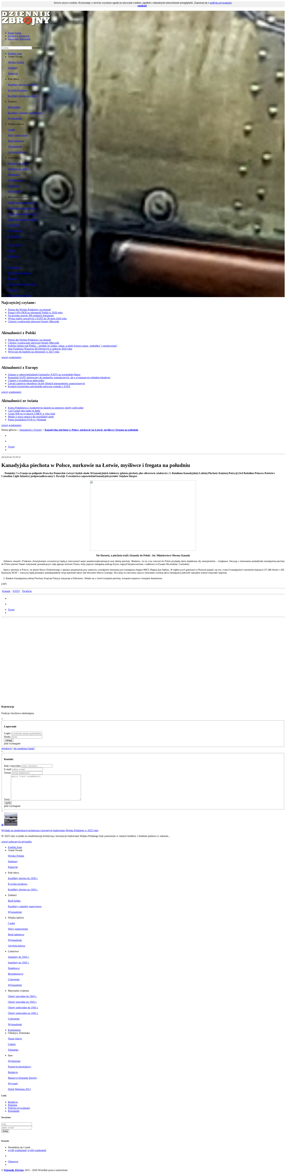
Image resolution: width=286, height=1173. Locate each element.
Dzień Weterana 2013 (19, 295)
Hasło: (7, 736)
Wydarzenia (14, 267)
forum (11, 33)
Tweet (11, 446)
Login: (7, 733)
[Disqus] (143, 659)
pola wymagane (12, 743)
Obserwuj (13, 1161)
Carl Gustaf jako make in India (24, 410)
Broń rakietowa (16, 140)
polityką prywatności (221, 2)
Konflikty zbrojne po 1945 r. (23, 96)
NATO (16, 591)
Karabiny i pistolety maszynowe (25, 112)
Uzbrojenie (14, 185)
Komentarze (14, 236)
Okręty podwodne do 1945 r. (23, 213)
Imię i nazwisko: (12, 765)
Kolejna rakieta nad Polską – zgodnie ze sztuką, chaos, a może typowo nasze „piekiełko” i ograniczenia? (62, 345)
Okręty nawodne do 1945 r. (22, 202)
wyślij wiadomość (17, 1150)
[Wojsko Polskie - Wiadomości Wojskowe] (26, 25)
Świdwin (27, 591)
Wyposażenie (15, 118)
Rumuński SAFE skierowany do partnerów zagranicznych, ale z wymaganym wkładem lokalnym (59, 377)
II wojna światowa (17, 90)
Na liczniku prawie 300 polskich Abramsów (31, 315)
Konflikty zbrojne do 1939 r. (23, 84)
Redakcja (13, 278)
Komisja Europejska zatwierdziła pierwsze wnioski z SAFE (39, 386)
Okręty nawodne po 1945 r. (22, 208)
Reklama (12, 1105)
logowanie (13, 39)
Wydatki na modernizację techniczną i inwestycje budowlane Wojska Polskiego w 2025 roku (49, 830)
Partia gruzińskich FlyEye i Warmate (27, 419)
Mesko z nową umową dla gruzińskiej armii (31, 416)
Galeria (12, 250)
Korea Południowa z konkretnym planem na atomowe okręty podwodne (45, 407)
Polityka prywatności (19, 1108)
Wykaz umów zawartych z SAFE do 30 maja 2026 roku (37, 318)
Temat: (7, 772)
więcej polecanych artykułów (16, 841)
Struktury (13, 67)
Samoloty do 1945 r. (18, 163)
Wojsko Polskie (16, 62)
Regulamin (13, 1111)
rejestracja (13, 36)
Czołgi (11, 129)
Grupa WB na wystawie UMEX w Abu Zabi (31, 413)
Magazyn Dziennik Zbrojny (22, 284)
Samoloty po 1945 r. (18, 169)
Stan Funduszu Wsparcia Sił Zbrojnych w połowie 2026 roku (40, 348)
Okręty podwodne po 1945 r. (23, 219)
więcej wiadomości (11, 357)
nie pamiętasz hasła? (24, 748)
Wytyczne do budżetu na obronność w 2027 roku (33, 351)
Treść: (7, 799)
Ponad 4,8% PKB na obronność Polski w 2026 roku (35, 312)
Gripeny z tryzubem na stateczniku (26, 380)
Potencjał (13, 73)
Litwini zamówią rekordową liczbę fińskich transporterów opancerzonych (46, 383)
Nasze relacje (15, 245)
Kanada (6, 591)
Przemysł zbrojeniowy (19, 273)
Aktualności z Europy (30, 429)
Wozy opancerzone (18, 135)
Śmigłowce (14, 174)
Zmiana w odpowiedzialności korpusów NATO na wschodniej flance (44, 374)
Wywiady (13, 289)
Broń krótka (14, 107)
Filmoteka (13, 256)
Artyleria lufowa (16, 152)
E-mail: (8, 769)
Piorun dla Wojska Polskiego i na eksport (29, 309)
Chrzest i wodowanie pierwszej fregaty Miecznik (33, 321)
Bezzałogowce (15, 180)
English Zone (15, 53)
